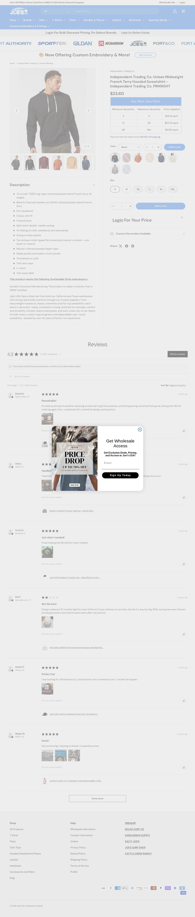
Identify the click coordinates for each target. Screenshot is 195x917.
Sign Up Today (120, 475)
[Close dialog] (140, 429)
